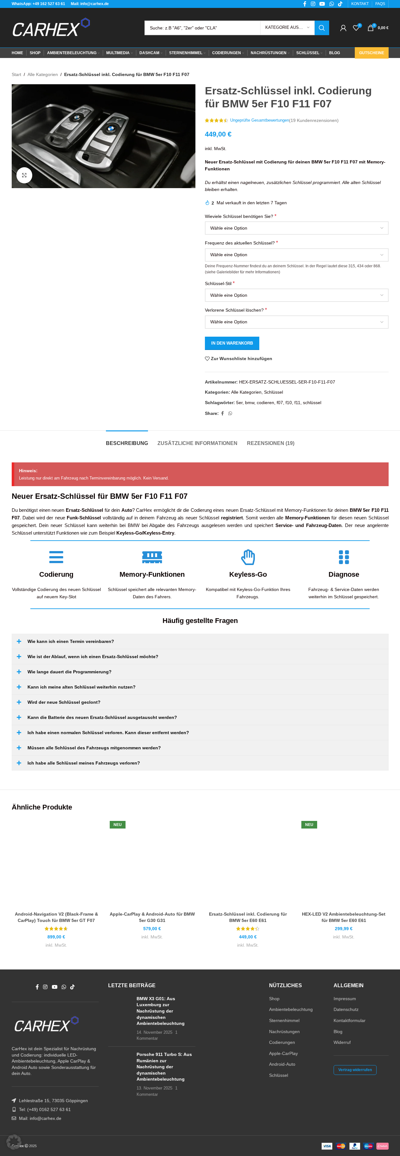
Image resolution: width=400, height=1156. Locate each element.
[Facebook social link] (222, 413)
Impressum (345, 998)
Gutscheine (371, 53)
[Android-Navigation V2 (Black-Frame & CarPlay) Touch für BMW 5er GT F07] (56, 863)
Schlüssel (273, 392)
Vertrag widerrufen (355, 1070)
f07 (280, 402)
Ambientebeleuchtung (291, 1009)
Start (16, 74)
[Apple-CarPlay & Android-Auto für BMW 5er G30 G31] (152, 863)
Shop (274, 998)
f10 (289, 402)
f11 (297, 402)
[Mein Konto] (343, 28)
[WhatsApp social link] (230, 413)
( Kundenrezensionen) (314, 120)
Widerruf (342, 1042)
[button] (14, 1142)
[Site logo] (51, 27)
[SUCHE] (322, 28)
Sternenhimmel (284, 1020)
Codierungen (282, 1042)
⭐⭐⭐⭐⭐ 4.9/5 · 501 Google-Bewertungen (90, 1145)
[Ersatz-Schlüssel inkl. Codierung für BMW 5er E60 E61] (248, 863)
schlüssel (312, 402)
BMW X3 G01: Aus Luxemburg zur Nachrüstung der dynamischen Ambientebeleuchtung (161, 1011)
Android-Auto (282, 1064)
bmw (249, 402)
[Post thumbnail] (120, 1019)
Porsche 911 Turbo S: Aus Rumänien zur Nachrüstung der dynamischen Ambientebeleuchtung (164, 1067)
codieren (265, 402)
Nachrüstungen (284, 1031)
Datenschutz (346, 1009)
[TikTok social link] (72, 987)
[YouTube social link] (54, 987)
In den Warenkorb (232, 343)
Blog (338, 1031)
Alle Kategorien (43, 74)
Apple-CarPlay (283, 1053)
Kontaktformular (350, 1020)
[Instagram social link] (45, 987)
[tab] (127, 440)
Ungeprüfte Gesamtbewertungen (259, 120)
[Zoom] (24, 175)
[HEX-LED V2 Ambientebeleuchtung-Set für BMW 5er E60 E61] (344, 863)
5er (239, 402)
